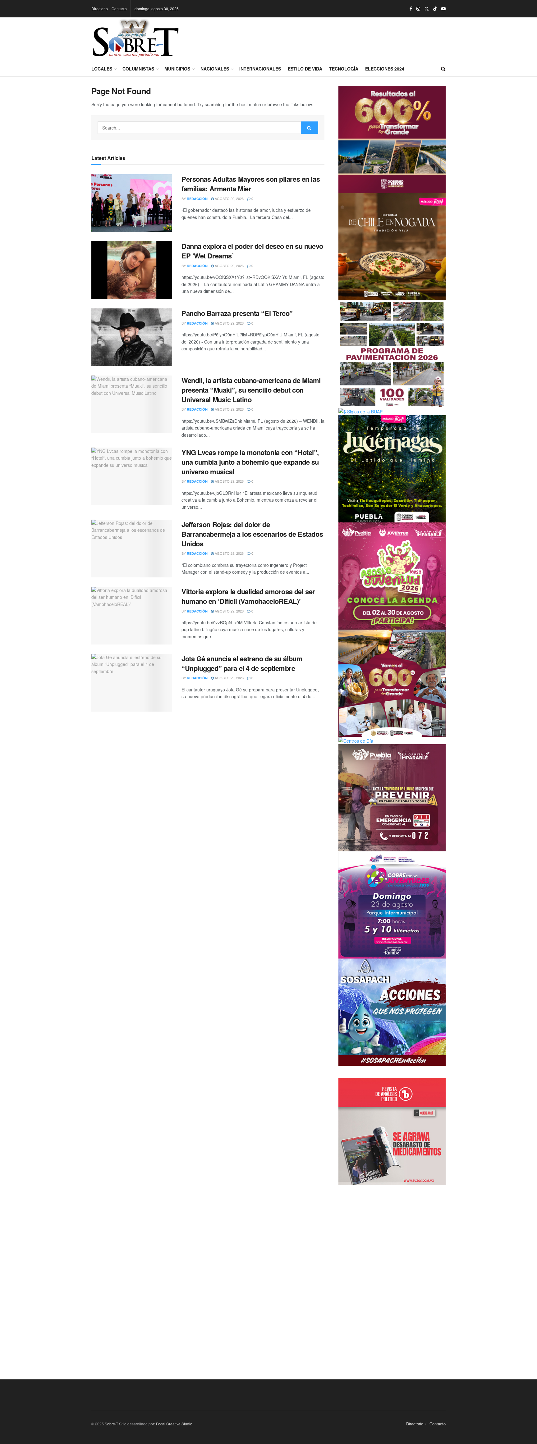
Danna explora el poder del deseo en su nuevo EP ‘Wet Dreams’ (252, 251)
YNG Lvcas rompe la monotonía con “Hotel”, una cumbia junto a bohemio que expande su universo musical (250, 461)
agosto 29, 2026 (229, 198)
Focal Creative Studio (174, 1423)
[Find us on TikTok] (435, 8)
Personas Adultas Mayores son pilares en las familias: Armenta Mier (250, 184)
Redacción (197, 198)
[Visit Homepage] (135, 39)
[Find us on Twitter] (427, 8)
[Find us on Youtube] (443, 8)
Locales (101, 69)
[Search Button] (443, 68)
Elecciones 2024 (384, 69)
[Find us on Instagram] (418, 8)
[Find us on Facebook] (411, 8)
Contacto (119, 8)
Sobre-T (111, 1423)
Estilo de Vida (305, 69)
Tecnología (343, 69)
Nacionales (214, 69)
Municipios (177, 69)
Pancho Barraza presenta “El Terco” (237, 313)
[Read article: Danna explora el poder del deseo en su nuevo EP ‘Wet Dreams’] (131, 270)
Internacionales (260, 69)
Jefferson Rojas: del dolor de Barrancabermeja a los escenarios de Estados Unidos (252, 534)
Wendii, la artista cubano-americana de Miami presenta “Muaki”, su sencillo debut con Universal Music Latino (251, 389)
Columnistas (138, 69)
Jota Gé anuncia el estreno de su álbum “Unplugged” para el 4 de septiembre (241, 663)
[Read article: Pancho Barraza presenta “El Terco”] (131, 337)
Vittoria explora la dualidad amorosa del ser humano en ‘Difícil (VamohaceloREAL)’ (248, 596)
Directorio (99, 8)
